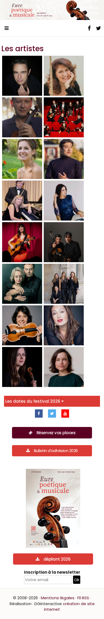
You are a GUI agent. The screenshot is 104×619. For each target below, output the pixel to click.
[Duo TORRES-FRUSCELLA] (64, 242)
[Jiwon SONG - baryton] (64, 159)
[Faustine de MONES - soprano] (22, 159)
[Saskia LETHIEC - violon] (22, 325)
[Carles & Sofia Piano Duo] (22, 284)
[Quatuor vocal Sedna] (64, 284)
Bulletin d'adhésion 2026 (56, 450)
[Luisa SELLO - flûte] (64, 76)
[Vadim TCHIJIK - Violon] (22, 117)
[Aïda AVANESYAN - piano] (64, 201)
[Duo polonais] (22, 201)
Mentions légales (57, 598)
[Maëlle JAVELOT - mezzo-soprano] (64, 367)
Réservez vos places (56, 433)
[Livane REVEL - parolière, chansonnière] (22, 242)
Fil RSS (83, 598)
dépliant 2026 (57, 559)
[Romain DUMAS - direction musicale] (22, 76)
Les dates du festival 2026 (33, 401)
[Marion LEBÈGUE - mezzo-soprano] (64, 325)
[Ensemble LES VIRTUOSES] (64, 117)
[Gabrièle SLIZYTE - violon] (22, 367)
